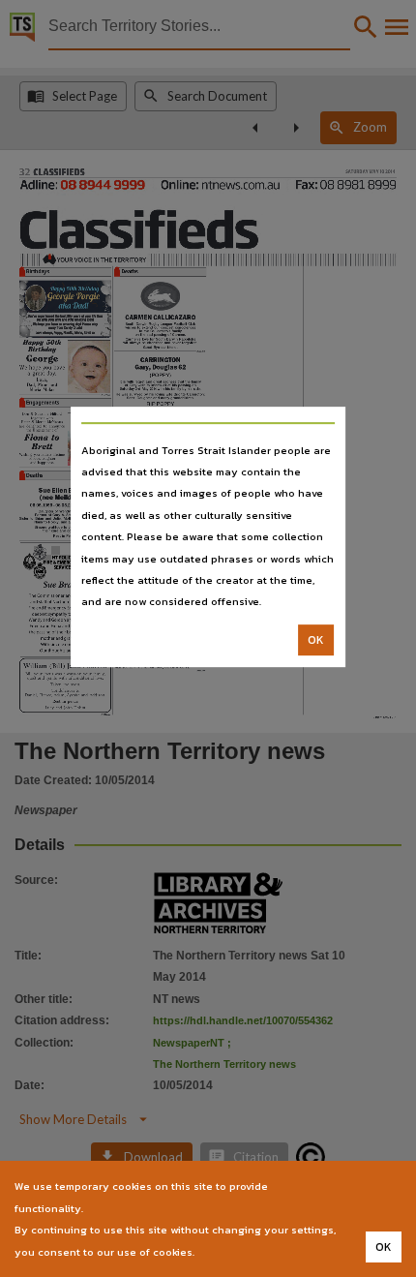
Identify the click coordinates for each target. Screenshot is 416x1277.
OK (316, 640)
